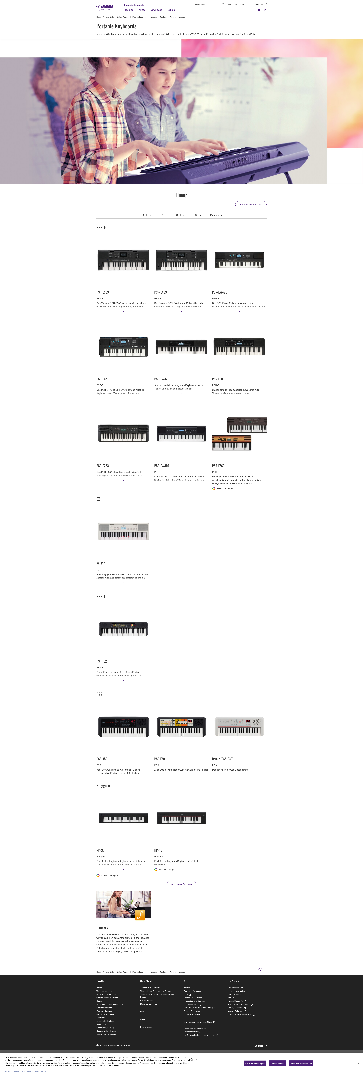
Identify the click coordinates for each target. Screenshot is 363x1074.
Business (259, 4)
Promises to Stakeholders (238, 1004)
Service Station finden (193, 997)
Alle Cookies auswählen (301, 1063)
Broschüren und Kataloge (194, 1001)
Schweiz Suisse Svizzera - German (238, 4)
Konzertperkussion (104, 1011)
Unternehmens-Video (236, 991)
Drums (99, 1001)
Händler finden (199, 4)
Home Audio (101, 1024)
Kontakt (187, 987)
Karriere (231, 997)
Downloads (156, 9)
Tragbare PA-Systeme (105, 1021)
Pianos (99, 987)
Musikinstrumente (139, 17)
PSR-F (178, 215)
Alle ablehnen (277, 1063)
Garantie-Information (192, 991)
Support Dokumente (192, 1011)
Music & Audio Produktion (107, 994)
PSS (196, 215)
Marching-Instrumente (105, 1014)
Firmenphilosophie (235, 1001)
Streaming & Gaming (105, 1027)
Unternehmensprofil (236, 987)
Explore (171, 9)
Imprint (8, 1071)
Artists (142, 9)
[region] (181, 1063)
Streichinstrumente (104, 1007)
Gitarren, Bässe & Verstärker (108, 997)
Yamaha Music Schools (150, 987)
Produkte (128, 9)
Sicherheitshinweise (192, 1014)
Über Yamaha (233, 981)
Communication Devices (106, 1031)
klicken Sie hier (55, 1065)
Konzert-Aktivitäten (148, 1000)
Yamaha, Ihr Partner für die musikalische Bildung (157, 995)
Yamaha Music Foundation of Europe (155, 991)
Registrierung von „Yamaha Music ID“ (199, 1022)
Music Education (147, 981)
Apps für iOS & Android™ (107, 1034)
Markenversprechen (236, 994)
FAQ (186, 994)
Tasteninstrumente (134, 5)
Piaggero (214, 215)
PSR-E (144, 215)
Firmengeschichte (235, 1007)
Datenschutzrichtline (22, 1071)
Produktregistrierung (192, 1031)
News (142, 1011)
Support (212, 4)
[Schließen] (358, 1063)
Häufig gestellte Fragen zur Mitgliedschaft (201, 1035)
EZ (161, 215)
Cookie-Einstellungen (255, 1063)
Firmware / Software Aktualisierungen (199, 1007)
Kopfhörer (100, 1017)
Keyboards (153, 17)
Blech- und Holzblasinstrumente (109, 1004)
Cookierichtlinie (39, 1071)
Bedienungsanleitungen (193, 1004)
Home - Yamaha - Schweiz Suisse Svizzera (113, 17)
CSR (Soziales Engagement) (239, 1014)
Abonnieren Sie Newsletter (195, 1028)
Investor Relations (235, 1011)
